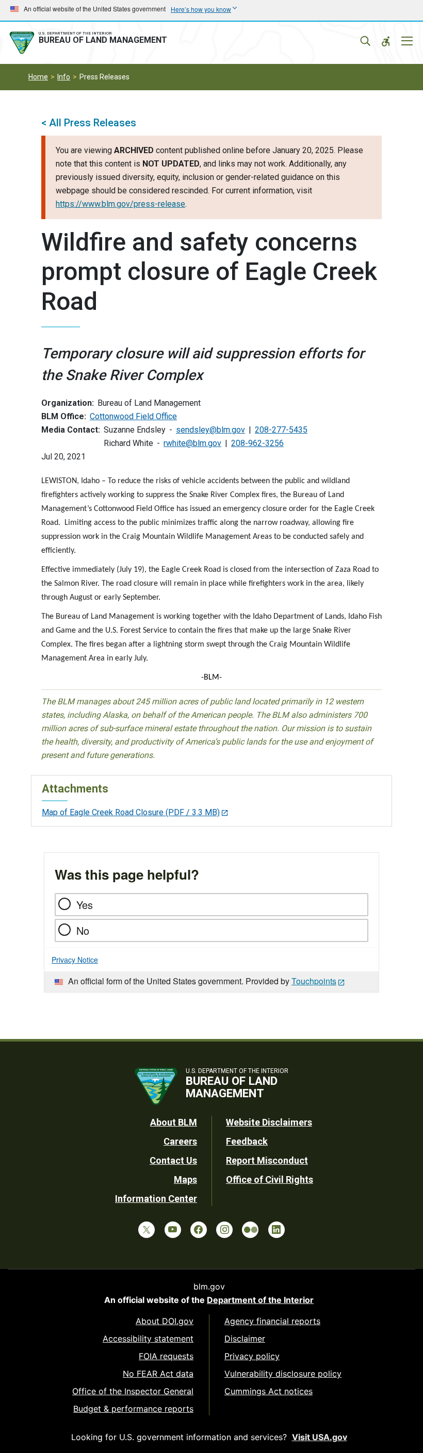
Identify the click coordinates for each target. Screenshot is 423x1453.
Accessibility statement (148, 1338)
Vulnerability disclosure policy (282, 1373)
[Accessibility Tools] (386, 41)
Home (38, 77)
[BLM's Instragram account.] (224, 1229)
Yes (84, 904)
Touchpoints (313, 981)
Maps (185, 1179)
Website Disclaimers (269, 1122)
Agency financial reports (272, 1321)
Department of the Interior (260, 1300)
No (82, 930)
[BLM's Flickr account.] (250, 1229)
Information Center (156, 1198)
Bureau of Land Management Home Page (90, 42)
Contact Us (173, 1160)
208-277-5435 (281, 430)
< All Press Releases (88, 123)
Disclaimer (244, 1338)
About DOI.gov (164, 1321)
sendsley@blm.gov (210, 430)
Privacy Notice (75, 959)
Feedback (247, 1141)
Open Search (365, 41)
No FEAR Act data (158, 1373)
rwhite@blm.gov (192, 443)
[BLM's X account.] (146, 1229)
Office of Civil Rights (269, 1179)
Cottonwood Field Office (133, 416)
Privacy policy (252, 1356)
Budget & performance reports (133, 1409)
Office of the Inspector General (132, 1391)
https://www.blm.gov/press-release (120, 204)
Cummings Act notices (268, 1391)
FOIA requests (166, 1356)
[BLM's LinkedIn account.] (276, 1229)
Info (63, 77)
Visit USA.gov (319, 1437)
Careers (180, 1141)
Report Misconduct (267, 1160)
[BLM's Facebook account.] (198, 1229)
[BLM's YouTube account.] (173, 1229)
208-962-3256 (257, 443)
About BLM (173, 1122)
